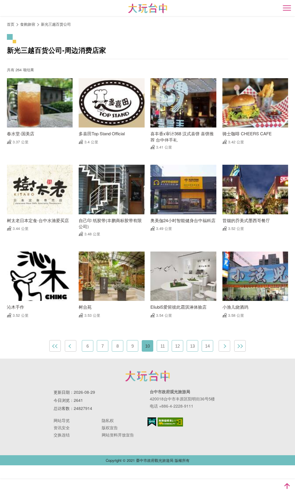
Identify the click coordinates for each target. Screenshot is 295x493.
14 (207, 346)
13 (192, 346)
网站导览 (62, 420)
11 (162, 346)
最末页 (240, 346)
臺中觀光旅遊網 (147, 8)
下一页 (224, 346)
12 (177, 346)
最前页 (55, 346)
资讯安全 (62, 427)
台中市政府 (147, 376)
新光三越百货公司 (56, 24)
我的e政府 (152, 421)
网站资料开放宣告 (118, 435)
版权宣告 (110, 427)
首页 (10, 24)
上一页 (70, 346)
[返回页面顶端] (287, 486)
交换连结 (62, 435)
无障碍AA (170, 422)
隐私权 (108, 420)
